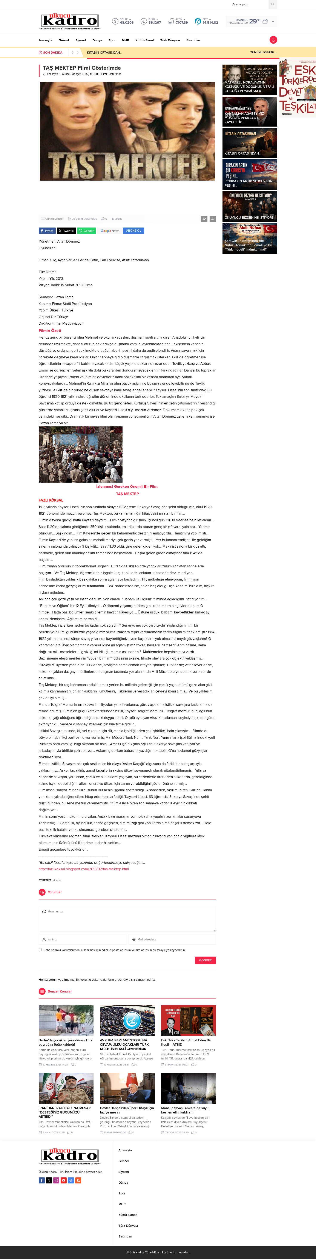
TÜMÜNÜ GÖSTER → (263, 52)
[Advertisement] (127, 198)
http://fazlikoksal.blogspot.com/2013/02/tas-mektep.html (84, 869)
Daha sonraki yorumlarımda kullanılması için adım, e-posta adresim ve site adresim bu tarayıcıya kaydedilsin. (114, 950)
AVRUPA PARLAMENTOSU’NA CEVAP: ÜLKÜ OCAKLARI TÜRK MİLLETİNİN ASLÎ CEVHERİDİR (124, 1044)
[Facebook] (42, 1180)
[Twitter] (49, 1180)
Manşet (76, 74)
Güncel (66, 74)
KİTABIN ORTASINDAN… (104, 52)
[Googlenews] (71, 1180)
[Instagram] (56, 1180)
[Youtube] (64, 1180)
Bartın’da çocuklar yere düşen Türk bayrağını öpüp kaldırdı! (65, 1042)
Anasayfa (52, 74)
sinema (57, 880)
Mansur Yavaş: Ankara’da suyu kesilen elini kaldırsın (185, 1110)
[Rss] (78, 1180)
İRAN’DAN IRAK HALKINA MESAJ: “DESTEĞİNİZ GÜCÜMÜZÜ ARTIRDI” (65, 1112)
